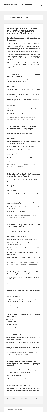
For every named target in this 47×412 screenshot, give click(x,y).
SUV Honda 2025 (26, 399)
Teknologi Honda (33, 399)
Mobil (18, 398)
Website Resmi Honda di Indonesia (18, 5)
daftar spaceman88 (24, 49)
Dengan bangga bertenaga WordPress (14, 409)
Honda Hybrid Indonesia (30, 398)
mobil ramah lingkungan (18, 399)
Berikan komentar (11, 401)
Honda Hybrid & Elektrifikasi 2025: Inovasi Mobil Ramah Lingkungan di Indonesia (22, 31)
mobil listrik (22, 398)
